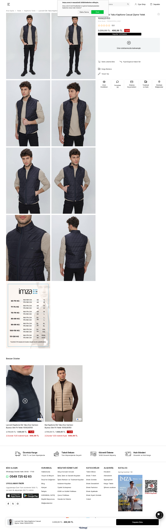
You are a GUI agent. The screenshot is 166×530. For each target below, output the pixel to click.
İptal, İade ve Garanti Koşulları (69, 476)
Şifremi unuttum (110, 487)
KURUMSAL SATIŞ (48, 495)
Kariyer (44, 487)
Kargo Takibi (108, 483)
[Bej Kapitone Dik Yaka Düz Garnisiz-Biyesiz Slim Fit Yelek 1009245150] (64, 393)
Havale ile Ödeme (64, 499)
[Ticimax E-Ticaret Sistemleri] (83, 528)
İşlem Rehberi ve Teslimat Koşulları (71, 480)
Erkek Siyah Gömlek (93, 495)
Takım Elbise (91, 472)
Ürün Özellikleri (104, 86)
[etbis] (151, 487)
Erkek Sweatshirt (92, 483)
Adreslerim (108, 476)
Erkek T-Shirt (91, 476)
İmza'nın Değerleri (48, 480)
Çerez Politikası (63, 495)
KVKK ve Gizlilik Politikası (67, 491)
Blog (43, 483)
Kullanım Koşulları (64, 483)
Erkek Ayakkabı (92, 491)
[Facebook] (8, 503)
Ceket (88, 499)
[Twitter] (13, 503)
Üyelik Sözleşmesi (64, 487)
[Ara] (128, 4)
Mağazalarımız (46, 503)
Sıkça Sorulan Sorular (66, 472)
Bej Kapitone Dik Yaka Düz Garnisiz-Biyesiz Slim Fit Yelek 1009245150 (59, 426)
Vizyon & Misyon (47, 476)
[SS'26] (130, 493)
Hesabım (107, 472)
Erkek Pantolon (92, 487)
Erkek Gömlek (91, 480)
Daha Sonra (84, 12)
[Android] (31, 495)
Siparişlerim (108, 480)
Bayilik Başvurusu (48, 499)
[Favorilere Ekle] (158, 14)
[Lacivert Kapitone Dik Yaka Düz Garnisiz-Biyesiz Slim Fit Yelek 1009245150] (25, 393)
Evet (97, 12)
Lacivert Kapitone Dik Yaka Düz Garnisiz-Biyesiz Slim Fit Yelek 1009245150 (22, 426)
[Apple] (14, 495)
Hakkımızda (45, 472)
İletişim (44, 491)
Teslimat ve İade (146, 86)
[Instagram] (18, 503)
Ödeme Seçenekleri (131, 86)
